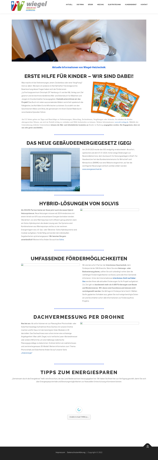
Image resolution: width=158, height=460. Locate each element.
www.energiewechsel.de (92, 169)
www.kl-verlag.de (121, 122)
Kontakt (144, 4)
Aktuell (69, 4)
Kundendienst (131, 4)
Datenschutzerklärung (76, 452)
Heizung (100, 4)
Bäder (90, 4)
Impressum (60, 452)
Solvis (61, 240)
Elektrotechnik (114, 4)
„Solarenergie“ (26, 353)
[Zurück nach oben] (147, 446)
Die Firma (80, 4)
